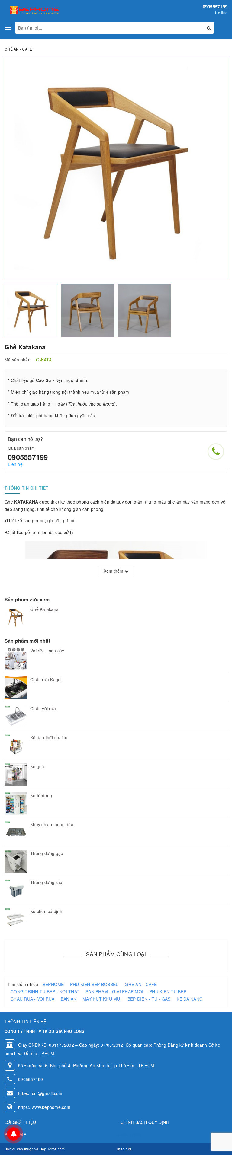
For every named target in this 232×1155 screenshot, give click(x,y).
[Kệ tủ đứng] (16, 803)
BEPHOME (53, 984)
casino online (129, 1134)
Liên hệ (15, 464)
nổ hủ (149, 1134)
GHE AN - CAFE (141, 984)
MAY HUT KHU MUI (101, 999)
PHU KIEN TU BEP (167, 991)
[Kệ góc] (16, 774)
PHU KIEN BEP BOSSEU (94, 984)
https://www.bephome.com (44, 1107)
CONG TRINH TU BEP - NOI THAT (45, 991)
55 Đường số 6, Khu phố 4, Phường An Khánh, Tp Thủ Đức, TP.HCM (86, 1065)
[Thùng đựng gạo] (16, 861)
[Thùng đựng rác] (16, 890)
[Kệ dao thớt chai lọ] (16, 745)
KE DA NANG (190, 999)
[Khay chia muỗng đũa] (16, 832)
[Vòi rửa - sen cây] (16, 658)
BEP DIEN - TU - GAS (149, 999)
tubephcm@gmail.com (40, 1093)
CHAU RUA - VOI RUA (33, 999)
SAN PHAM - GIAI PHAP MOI (114, 991)
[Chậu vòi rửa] (16, 716)
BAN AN (69, 999)
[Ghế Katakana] (16, 617)
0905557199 (215, 6)
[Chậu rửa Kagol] (16, 687)
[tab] (27, 488)
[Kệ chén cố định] (16, 919)
